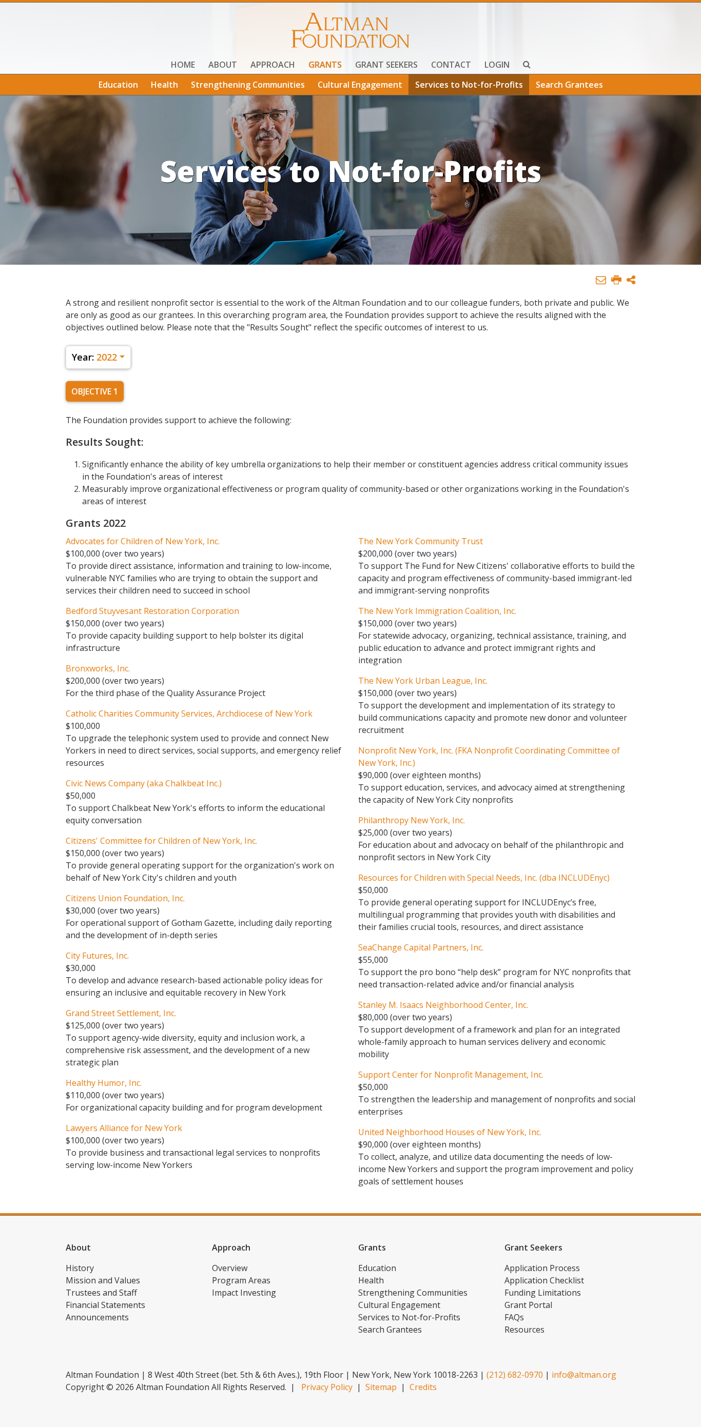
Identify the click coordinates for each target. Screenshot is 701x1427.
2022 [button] (94, 357)
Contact (451, 64)
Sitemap (381, 1387)
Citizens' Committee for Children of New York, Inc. (161, 840)
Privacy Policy (327, 1387)
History (80, 1268)
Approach (272, 64)
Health (164, 84)
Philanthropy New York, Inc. (411, 820)
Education (118, 84)
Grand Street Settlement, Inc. (121, 1013)
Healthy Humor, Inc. (104, 1082)
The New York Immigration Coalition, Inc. (437, 611)
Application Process (542, 1268)
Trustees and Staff (101, 1292)
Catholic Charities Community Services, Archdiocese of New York (189, 713)
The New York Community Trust (420, 541)
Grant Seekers (386, 64)
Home (183, 64)
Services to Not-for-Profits (469, 84)
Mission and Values (103, 1280)
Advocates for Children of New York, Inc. (143, 541)
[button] (631, 280)
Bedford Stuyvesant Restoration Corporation (152, 611)
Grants (325, 64)
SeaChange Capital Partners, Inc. (420, 947)
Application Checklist (544, 1280)
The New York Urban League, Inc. (423, 680)
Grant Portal (528, 1305)
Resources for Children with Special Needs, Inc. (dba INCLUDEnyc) (484, 877)
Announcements (97, 1317)
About (222, 64)
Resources (524, 1329)
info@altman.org (584, 1374)
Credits (423, 1387)
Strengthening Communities (248, 84)
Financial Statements (105, 1305)
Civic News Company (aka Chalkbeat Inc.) (144, 783)
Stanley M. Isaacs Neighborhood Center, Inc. (443, 1004)
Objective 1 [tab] (94, 391)
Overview (229, 1268)
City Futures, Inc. (97, 955)
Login (497, 64)
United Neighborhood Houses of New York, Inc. (449, 1132)
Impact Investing (244, 1292)
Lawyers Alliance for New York (124, 1128)
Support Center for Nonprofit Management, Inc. (450, 1074)
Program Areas (241, 1280)
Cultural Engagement (360, 84)
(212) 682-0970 (514, 1374)
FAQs (514, 1317)
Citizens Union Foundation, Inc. (125, 898)
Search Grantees (569, 84)
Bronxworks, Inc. (98, 668)
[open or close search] (526, 65)
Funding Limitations (542, 1292)
